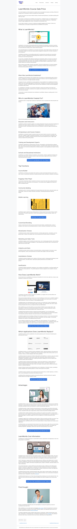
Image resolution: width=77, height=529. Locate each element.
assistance (37, 473)
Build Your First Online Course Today (37, 326)
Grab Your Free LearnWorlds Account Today (38, 481)
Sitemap (52, 2)
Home (36, 2)
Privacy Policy (41, 2)
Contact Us (47, 2)
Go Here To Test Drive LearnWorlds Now (38, 430)
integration (49, 513)
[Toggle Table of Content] (24, 520)
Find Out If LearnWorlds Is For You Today (37, 160)
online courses (41, 508)
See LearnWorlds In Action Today (37, 69)
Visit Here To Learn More (37, 217)
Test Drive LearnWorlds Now (38, 379)
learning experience (34, 510)
